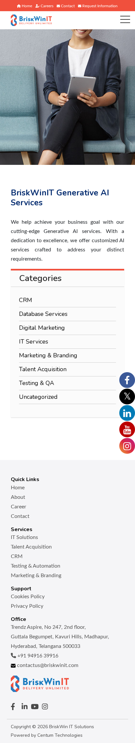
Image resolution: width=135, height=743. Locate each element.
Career (18, 506)
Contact (67, 6)
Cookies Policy (28, 596)
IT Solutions (24, 537)
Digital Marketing (42, 328)
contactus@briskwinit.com (47, 665)
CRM (25, 300)
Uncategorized (38, 397)
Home (26, 6)
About (18, 497)
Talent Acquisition (43, 369)
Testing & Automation (35, 566)
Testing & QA (36, 383)
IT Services (33, 342)
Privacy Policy (27, 606)
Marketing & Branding (48, 355)
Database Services (43, 314)
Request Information (99, 6)
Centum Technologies (60, 735)
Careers (46, 6)
